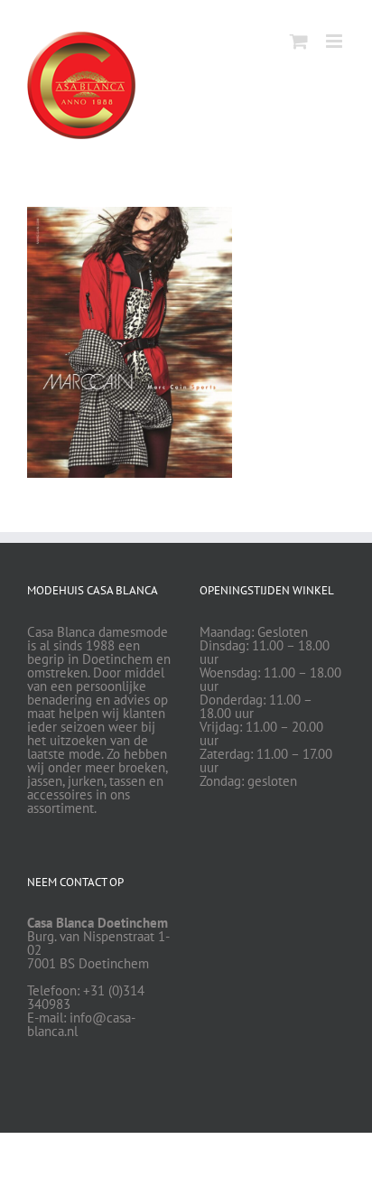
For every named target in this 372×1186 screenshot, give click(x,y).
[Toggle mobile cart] (299, 41)
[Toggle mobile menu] (335, 41)
